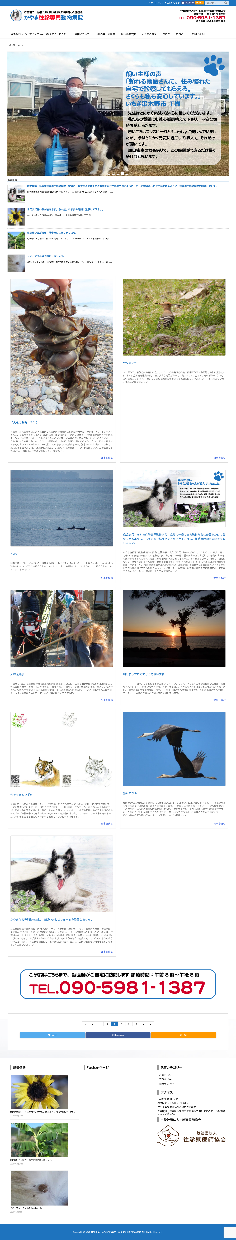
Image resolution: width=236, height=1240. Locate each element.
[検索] (226, 3)
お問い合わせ (173, 3)
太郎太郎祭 (17, 674)
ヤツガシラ (130, 363)
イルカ (14, 553)
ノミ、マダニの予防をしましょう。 (46, 256)
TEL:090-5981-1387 (167, 1099)
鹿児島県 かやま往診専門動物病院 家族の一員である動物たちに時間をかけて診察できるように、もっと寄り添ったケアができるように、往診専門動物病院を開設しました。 (122, 186)
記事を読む (107, 458)
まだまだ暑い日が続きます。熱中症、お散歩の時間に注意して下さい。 (66, 209)
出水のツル (130, 793)
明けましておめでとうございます (143, 674)
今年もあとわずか (21, 794)
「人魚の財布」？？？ (24, 422)
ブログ (166, 1079)
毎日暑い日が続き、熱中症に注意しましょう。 (52, 233)
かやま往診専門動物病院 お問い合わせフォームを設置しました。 (51, 919)
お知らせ (166, 1083)
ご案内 (165, 1075)
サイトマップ (157, 3)
